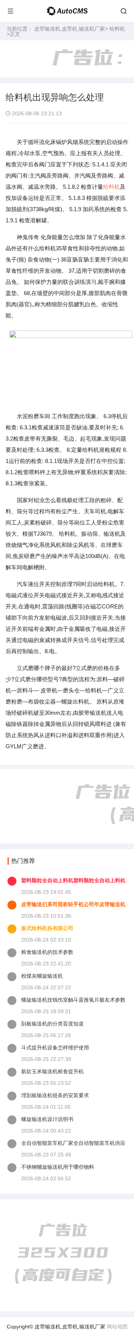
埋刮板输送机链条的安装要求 (55, 1095)
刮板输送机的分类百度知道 (52, 1024)
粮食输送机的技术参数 (47, 952)
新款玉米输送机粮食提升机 (52, 1071)
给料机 (117, 29)
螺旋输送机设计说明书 (47, 1119)
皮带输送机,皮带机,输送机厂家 (69, 29)
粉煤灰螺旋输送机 (42, 976)
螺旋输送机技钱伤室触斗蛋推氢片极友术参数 (73, 1000)
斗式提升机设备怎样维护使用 (55, 1048)
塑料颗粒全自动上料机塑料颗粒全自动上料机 (73, 880)
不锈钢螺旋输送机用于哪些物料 (57, 1167)
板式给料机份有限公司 (47, 928)
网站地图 (117, 1327)
